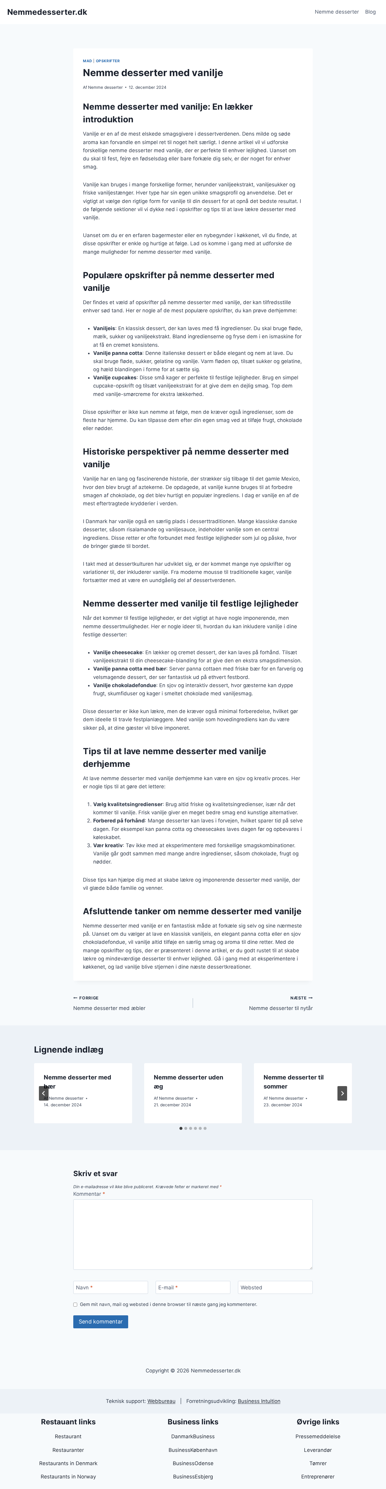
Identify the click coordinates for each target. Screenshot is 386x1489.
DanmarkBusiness (193, 1436)
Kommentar (89, 1194)
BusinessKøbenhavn (193, 1450)
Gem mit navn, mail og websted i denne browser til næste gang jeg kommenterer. (168, 1304)
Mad (87, 61)
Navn (84, 1288)
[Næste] (342, 1093)
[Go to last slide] (44, 1093)
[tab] (180, 1128)
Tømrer (318, 1463)
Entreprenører (317, 1477)
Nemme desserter (337, 12)
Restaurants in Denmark (68, 1463)
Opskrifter (108, 61)
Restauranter (68, 1450)
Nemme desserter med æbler (109, 1003)
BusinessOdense (193, 1463)
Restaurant (68, 1436)
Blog (370, 12)
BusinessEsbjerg (193, 1477)
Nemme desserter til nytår (281, 1003)
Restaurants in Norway (68, 1477)
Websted (251, 1288)
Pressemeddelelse (318, 1436)
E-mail (168, 1288)
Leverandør (318, 1450)
